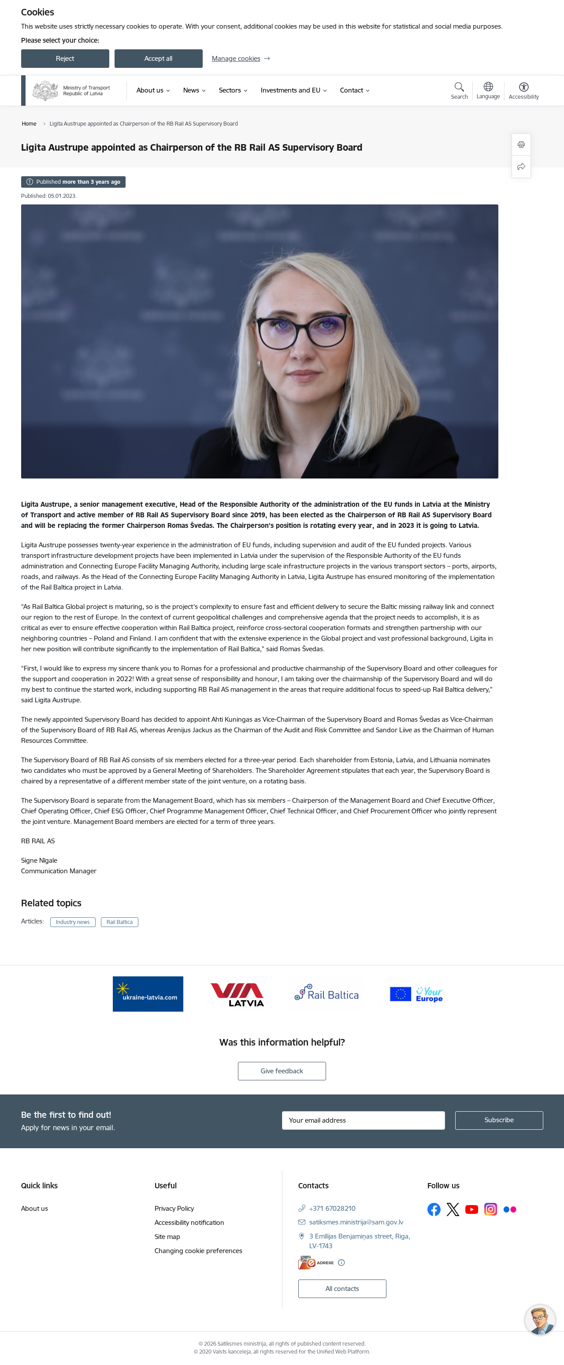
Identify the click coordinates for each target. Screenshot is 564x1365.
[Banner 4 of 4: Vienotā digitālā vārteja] (416, 993)
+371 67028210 (332, 1208)
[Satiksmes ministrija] (71, 90)
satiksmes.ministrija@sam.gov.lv (356, 1222)
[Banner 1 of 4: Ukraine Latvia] (148, 993)
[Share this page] (521, 167)
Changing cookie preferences (198, 1250)
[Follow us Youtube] (472, 1209)
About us (34, 1208)
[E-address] (316, 1262)
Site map (167, 1236)
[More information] (341, 1262)
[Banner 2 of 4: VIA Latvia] (237, 993)
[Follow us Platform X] (453, 1209)
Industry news (73, 922)
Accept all (158, 58)
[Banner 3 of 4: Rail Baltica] (326, 993)
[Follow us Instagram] (490, 1209)
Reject (65, 58)
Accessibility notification (189, 1222)
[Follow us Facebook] (434, 1209)
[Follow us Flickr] (509, 1209)
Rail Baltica (120, 922)
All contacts (342, 1288)
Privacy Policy (174, 1208)
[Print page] (521, 145)
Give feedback (282, 1071)
